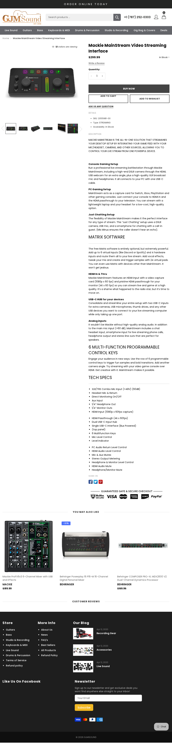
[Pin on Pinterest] (101, 482)
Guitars (27, 30)
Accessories (104, 649)
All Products (48, 650)
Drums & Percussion (87, 30)
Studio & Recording (116, 30)
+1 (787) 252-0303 (137, 17)
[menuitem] (11, 30)
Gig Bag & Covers (144, 30)
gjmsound (90, 737)
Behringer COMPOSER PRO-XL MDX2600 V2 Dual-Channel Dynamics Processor (142, 578)
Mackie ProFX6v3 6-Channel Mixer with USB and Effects (28, 578)
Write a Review (97, 63)
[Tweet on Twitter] (96, 482)
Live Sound (11, 30)
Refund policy (14, 665)
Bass (40, 30)
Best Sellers (48, 645)
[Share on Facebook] (91, 482)
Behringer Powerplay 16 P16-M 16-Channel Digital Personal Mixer (84, 578)
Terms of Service (16, 660)
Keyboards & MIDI (59, 30)
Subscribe (84, 707)
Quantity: (94, 69)
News (44, 634)
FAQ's (44, 640)
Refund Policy (49, 655)
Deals (163, 30)
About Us (46, 629)
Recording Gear (106, 633)
